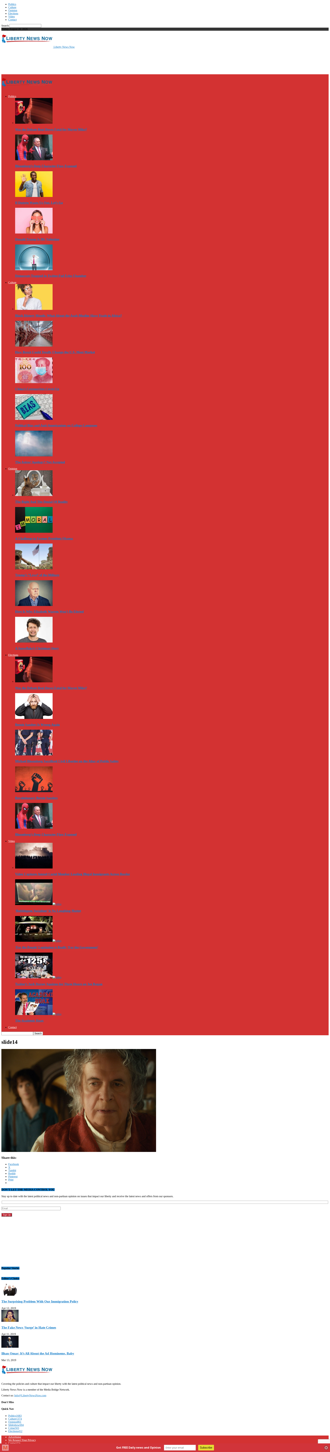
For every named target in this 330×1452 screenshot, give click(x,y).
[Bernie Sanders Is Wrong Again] (34, 717)
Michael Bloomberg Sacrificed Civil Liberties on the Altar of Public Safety (67, 761)
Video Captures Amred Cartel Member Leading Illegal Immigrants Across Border (72, 874)
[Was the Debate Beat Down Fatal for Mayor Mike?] (34, 122)
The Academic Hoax (29, 1020)
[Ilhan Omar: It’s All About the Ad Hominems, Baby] (10, 1346)
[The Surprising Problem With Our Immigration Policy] (10, 1294)
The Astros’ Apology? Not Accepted (40, 462)
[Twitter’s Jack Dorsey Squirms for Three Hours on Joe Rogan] (38, 977)
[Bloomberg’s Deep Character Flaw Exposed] (34, 159)
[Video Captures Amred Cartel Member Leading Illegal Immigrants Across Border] (34, 867)
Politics (12, 4)
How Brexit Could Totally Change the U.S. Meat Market (55, 352)
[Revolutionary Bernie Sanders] (34, 791)
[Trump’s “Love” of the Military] (34, 568)
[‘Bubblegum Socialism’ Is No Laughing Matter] (38, 904)
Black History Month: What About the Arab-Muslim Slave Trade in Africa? (68, 315)
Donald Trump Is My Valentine (37, 239)
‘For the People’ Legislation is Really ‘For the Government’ (56, 947)
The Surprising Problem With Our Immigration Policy (39, 1301)
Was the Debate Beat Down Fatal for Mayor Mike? (51, 129)
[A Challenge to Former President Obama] (34, 531)
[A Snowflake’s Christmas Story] (34, 641)
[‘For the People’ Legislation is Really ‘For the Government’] (38, 940)
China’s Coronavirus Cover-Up (37, 389)
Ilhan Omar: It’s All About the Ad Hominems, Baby (37, 1353)
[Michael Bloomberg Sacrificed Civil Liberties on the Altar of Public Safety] (34, 754)
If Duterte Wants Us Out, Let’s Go (39, 203)
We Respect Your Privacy (22, 1440)
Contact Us (14, 1443)
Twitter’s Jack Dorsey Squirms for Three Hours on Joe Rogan (58, 984)
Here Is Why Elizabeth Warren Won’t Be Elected (49, 611)
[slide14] (78, 1151)
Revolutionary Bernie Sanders (36, 798)
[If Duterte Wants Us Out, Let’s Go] (34, 196)
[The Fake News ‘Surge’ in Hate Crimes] (10, 1320)
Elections (13, 13)
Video (11, 16)
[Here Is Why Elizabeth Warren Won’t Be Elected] (34, 605)
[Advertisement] (63, 61)
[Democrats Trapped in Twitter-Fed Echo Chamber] (34, 269)
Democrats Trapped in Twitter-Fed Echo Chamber (50, 276)
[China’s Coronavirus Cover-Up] (34, 382)
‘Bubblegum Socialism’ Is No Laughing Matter (48, 911)
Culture (12, 7)
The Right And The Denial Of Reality (41, 502)
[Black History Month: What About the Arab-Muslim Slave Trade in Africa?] (34, 308)
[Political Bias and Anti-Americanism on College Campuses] (34, 418)
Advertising (14, 1437)
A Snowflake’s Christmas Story (37, 648)
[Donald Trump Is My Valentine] (34, 232)
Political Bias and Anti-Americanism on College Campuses (56, 425)
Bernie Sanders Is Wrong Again (37, 724)
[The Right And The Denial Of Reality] (34, 495)
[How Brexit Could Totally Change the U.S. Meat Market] (34, 345)
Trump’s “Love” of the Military (37, 575)
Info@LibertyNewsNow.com (30, 1395)
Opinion (12, 10)
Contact (12, 19)
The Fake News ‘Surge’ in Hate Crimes (28, 1327)
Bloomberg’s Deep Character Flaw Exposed (46, 166)
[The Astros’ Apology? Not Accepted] (34, 455)
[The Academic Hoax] (38, 1014)
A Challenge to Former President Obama (44, 538)
